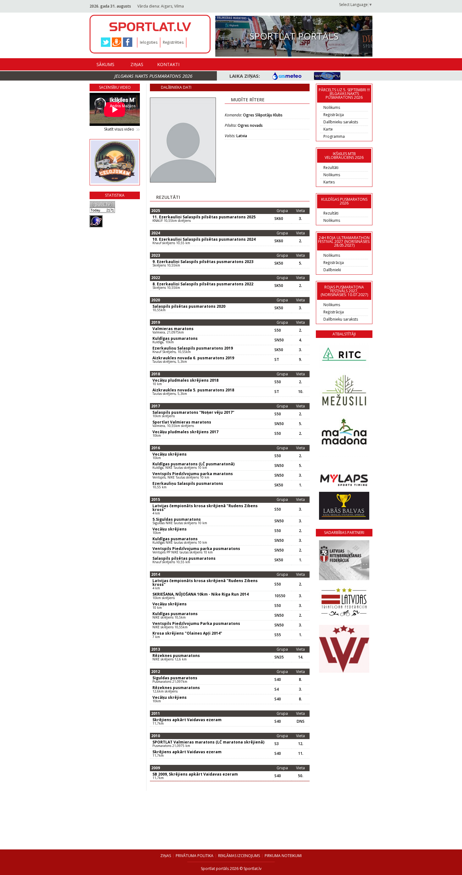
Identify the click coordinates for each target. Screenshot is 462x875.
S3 (276, 744)
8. (300, 679)
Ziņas (136, 64)
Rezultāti (330, 167)
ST (276, 360)
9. (300, 360)
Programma (334, 136)
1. (300, 485)
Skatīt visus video (119, 129)
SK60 (278, 219)
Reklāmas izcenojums (239, 855)
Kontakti (168, 64)
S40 (277, 679)
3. (300, 219)
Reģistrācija (333, 114)
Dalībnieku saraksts (340, 122)
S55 (277, 635)
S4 (276, 689)
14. (300, 657)
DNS (301, 721)
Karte (328, 129)
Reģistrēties (173, 42)
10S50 (279, 596)
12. (300, 744)
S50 (277, 330)
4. (300, 340)
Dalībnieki (332, 269)
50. (300, 776)
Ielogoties (148, 42)
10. (300, 392)
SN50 (279, 340)
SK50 (278, 263)
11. (300, 753)
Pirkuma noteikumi (283, 855)
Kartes (329, 182)
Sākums (105, 64)
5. (300, 263)
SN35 (279, 657)
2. (300, 241)
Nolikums (331, 107)
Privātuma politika (194, 855)
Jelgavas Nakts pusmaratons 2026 (153, 76)
